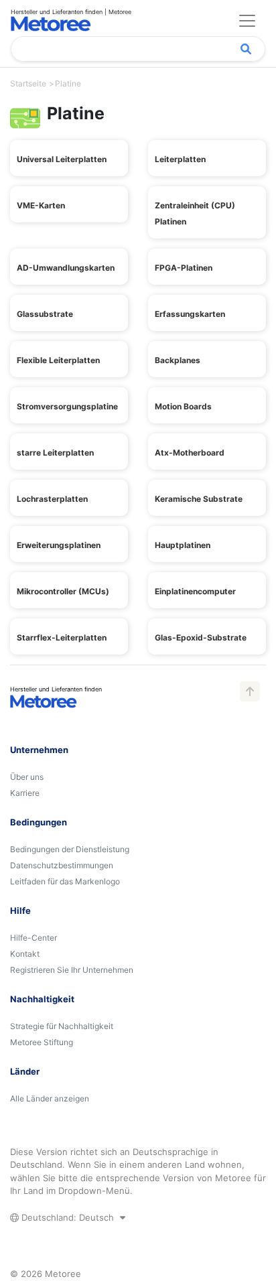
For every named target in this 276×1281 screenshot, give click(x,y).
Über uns (27, 777)
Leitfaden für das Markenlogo (65, 881)
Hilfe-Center (33, 938)
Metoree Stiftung (41, 1042)
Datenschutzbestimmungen (61, 865)
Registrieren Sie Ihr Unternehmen (71, 970)
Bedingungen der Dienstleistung (69, 849)
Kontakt (25, 954)
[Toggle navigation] (247, 20)
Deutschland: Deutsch (68, 1217)
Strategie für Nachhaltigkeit (61, 1026)
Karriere (25, 793)
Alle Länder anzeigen (49, 1098)
